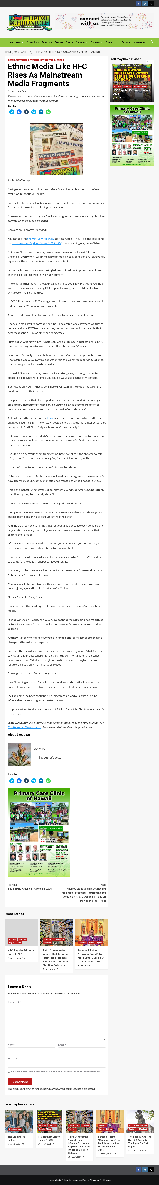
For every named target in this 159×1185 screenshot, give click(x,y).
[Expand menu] (23, 42)
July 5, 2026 (15, 1144)
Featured (33, 60)
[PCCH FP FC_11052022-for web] (39, 832)
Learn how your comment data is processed (72, 1088)
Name (12, 1044)
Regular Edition (15, 943)
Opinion (69, 42)
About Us (111, 42)
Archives (95, 42)
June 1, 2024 (15, 958)
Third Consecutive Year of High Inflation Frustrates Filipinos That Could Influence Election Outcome (56, 958)
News (18, 42)
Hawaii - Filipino (45, 60)
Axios (49, 418)
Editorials (47, 42)
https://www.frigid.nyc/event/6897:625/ (36, 243)
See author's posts (50, 757)
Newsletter (139, 42)
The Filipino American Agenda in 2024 (30, 886)
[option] (137, 83)
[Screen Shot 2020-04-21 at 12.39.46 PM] (104, 20)
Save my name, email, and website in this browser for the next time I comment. (56, 1071)
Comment (14, 1001)
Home (10, 42)
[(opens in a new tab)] (21, 932)
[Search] (152, 42)
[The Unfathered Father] (19, 1121)
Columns (80, 42)
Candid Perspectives (18, 60)
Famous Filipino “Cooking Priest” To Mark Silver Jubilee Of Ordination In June (109, 1143)
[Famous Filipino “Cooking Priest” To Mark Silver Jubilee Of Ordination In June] (91, 932)
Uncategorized (15, 1129)
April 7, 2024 (15, 91)
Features (59, 42)
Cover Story (33, 42)
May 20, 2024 (125, 98)
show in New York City (40, 238)
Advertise (126, 42)
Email (62, 1044)
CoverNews (89, 1179)
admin (39, 749)
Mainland (59, 60)
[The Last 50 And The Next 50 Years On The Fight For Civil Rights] (140, 1121)
